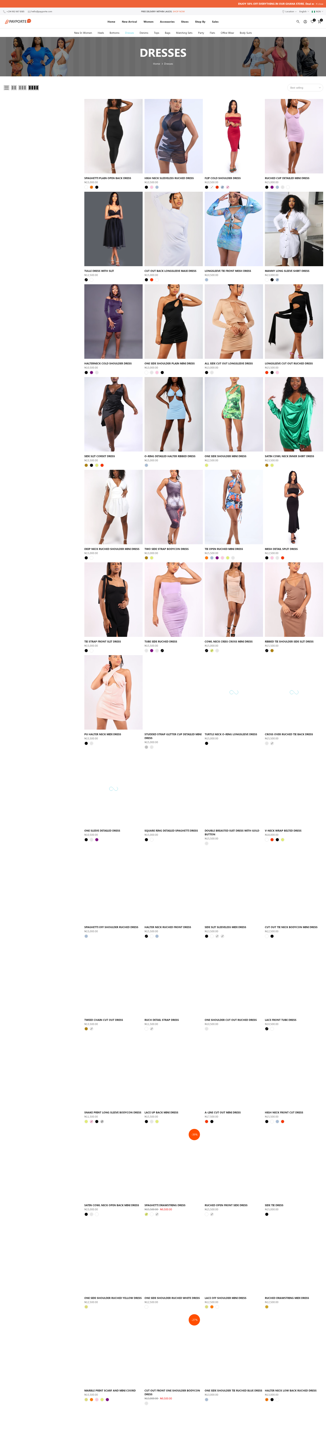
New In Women (83, 32)
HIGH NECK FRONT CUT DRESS (284, 1112)
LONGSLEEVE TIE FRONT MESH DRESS (228, 271)
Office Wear (227, 32)
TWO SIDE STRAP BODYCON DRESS (167, 549)
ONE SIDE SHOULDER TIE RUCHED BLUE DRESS (233, 1390)
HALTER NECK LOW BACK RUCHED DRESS (291, 1390)
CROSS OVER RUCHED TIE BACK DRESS (289, 734)
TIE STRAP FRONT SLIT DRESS (102, 641)
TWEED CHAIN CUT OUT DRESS (103, 1020)
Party (201, 32)
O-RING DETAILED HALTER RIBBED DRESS (170, 456)
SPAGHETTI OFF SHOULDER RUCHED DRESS (111, 927)
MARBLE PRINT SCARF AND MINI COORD (110, 1390)
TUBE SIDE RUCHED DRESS (161, 641)
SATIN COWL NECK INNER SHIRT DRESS (289, 456)
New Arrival (129, 21)
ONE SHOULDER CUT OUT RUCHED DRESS (231, 1020)
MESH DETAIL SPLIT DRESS (281, 549)
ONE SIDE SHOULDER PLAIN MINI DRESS (170, 363)
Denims (144, 32)
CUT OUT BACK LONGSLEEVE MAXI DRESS (170, 271)
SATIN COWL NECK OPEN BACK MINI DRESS (111, 1205)
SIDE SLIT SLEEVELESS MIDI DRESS (225, 927)
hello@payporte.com (41, 11)
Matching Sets (184, 32)
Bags (167, 32)
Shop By (200, 21)
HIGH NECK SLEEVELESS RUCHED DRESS (169, 178)
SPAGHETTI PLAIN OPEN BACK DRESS (107, 178)
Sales (215, 21)
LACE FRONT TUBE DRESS (280, 1020)
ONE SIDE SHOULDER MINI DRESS (225, 456)
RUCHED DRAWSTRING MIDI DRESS (287, 1298)
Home (111, 21)
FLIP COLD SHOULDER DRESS (223, 178)
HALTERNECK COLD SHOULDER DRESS (108, 363)
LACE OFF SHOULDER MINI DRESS (225, 1298)
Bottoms (114, 32)
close (7, 4)
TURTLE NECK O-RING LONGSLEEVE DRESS (231, 734)
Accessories (167, 21)
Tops (156, 32)
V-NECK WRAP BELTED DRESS (283, 830)
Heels (101, 32)
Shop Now (179, 11)
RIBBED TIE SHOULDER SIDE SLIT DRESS (289, 641)
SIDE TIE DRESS (274, 1205)
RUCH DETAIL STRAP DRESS (162, 1020)
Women (148, 21)
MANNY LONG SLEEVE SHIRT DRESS (287, 271)
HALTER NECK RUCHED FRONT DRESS (168, 927)
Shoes (184, 21)
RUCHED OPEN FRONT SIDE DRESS (226, 1205)
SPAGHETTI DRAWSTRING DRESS (165, 1205)
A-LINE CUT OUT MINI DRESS (223, 1112)
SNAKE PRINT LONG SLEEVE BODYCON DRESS (112, 1112)
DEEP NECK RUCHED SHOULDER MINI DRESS (111, 549)
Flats (212, 32)
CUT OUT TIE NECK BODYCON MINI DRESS (291, 927)
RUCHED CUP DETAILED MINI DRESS (287, 178)
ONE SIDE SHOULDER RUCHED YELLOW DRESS (113, 1298)
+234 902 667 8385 (15, 11)
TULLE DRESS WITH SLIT (99, 271)
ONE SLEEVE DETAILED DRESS (102, 830)
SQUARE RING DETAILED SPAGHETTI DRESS (171, 830)
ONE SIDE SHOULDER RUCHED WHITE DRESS (172, 1298)
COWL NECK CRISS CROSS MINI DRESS (229, 641)
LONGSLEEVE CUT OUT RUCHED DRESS (289, 363)
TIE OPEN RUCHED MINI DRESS (224, 549)
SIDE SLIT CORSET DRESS (99, 456)
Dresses (129, 32)
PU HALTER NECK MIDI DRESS (102, 734)
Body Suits (246, 32)
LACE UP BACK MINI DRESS (161, 1112)
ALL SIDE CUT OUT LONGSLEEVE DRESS (229, 363)
